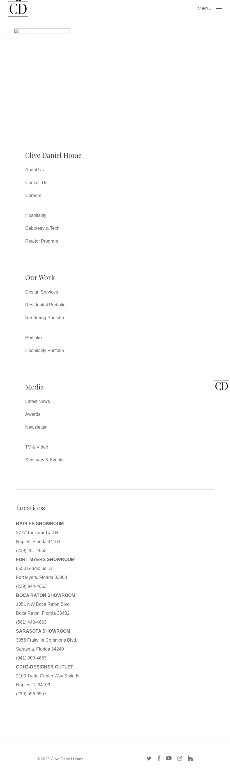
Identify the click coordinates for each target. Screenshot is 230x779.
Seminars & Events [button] (44, 459)
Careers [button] (33, 195)
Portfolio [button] (33, 337)
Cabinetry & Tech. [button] (43, 228)
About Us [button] (34, 169)
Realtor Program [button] (41, 241)
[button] (209, 8)
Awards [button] (32, 414)
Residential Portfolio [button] (45, 304)
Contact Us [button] (36, 182)
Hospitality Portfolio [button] (44, 350)
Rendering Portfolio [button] (44, 317)
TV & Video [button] (36, 447)
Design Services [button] (41, 292)
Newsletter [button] (36, 427)
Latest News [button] (37, 401)
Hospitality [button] (35, 215)
